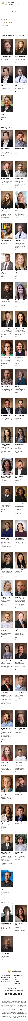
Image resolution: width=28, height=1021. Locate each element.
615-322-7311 (11, 988)
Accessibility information (19, 1012)
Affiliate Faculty (4, 28)
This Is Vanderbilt (4, 979)
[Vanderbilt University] (14, 971)
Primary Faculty (4, 25)
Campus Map (17, 981)
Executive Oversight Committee (8, 22)
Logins (15, 979)
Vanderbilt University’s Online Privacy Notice (14, 990)
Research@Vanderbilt (5, 981)
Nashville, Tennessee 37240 (14, 987)
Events (15, 977)
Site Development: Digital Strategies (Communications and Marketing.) (14, 1016)
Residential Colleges (5, 977)
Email (2, 61)
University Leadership (5, 975)
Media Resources (17, 983)
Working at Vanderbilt (18, 975)
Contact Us (17, 988)
